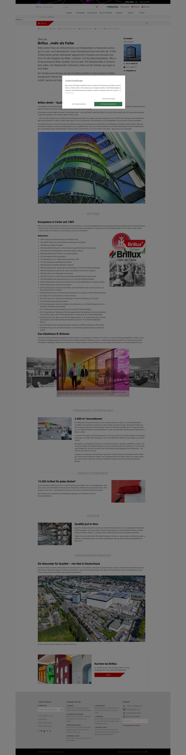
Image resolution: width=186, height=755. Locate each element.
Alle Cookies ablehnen (79, 104)
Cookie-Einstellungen (108, 99)
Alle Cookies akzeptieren (108, 104)
